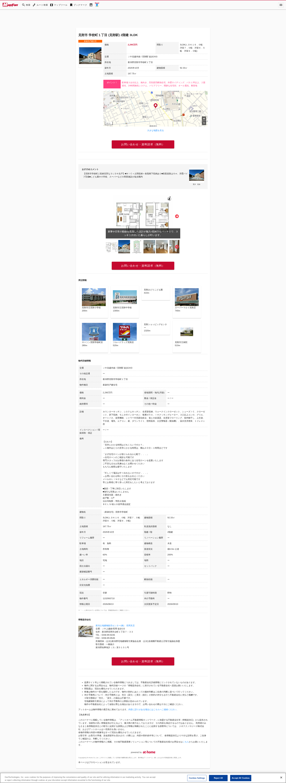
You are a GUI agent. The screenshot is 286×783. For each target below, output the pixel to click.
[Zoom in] (204, 118)
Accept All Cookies (241, 778)
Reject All (218, 778)
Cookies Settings (197, 778)
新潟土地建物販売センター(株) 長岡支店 (115, 625)
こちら (186, 742)
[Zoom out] (204, 123)
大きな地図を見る (155, 130)
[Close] (281, 777)
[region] (155, 109)
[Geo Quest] (97, 5)
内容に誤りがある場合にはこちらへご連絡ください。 (153, 709)
